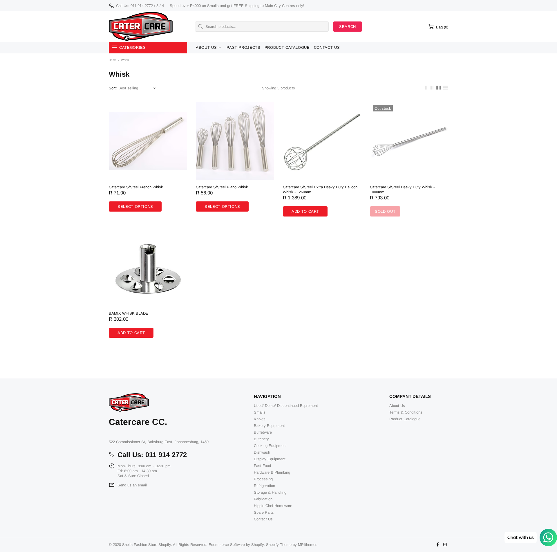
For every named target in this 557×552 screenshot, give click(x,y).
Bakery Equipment (269, 425)
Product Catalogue (404, 419)
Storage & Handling (270, 492)
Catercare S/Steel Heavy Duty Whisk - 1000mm (402, 189)
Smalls (259, 412)
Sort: (113, 88)
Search (347, 26)
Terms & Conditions (405, 412)
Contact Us (263, 519)
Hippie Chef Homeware (273, 506)
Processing (263, 479)
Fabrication (263, 499)
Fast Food (262, 465)
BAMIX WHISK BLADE (128, 313)
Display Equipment (269, 459)
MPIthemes (307, 544)
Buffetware (263, 432)
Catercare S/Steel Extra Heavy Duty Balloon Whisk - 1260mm (320, 189)
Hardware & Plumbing (272, 472)
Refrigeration (264, 486)
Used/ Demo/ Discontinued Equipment (286, 405)
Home (113, 60)
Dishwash (262, 452)
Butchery (261, 439)
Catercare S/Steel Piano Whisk (222, 187)
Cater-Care (141, 26)
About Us (397, 405)
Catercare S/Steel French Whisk (136, 187)
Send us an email (132, 485)
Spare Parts (264, 512)
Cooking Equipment (270, 445)
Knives (259, 419)
